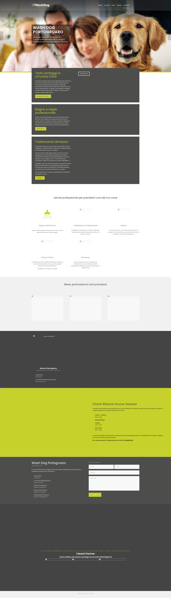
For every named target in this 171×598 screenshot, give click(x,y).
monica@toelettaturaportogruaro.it (46, 379)
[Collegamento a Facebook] (138, 5)
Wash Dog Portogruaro (40, 485)
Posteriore (169, 35)
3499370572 (129, 440)
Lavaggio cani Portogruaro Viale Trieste (121, 551)
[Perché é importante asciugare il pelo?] (85, 308)
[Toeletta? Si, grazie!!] (123, 308)
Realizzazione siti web (82, 593)
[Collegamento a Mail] (135, 5)
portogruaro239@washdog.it (42, 480)
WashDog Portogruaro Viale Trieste (89, 551)
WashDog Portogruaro (58, 551)
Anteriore (1, 35)
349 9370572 (39, 375)
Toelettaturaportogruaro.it (41, 495)
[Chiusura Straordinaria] (47, 308)
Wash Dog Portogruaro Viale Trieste (72, 551)
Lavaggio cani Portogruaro (104, 551)
